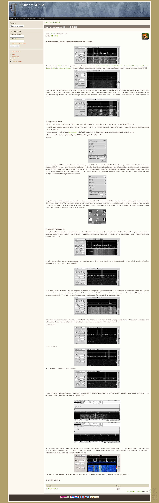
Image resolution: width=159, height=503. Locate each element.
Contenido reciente (17, 61)
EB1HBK (53, 33)
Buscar (13, 59)
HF (52, 36)
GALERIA (23, 19)
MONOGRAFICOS (32, 19)
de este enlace (73, 132)
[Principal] (14, 16)
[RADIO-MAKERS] (153, 494)
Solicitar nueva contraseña (19, 43)
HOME (11, 19)
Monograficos (15, 56)
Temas (13, 54)
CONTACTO (41, 19)
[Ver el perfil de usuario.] (145, 39)
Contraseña (13, 39)
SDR (56, 36)
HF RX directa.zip (53, 489)
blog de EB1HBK (55, 22)
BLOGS (17, 19)
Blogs (46, 22)
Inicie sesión (139, 491)
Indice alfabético (16, 52)
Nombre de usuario (16, 34)
